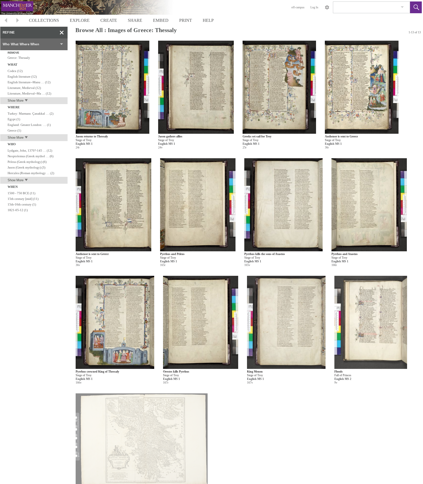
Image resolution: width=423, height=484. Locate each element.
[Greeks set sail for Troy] (279, 87)
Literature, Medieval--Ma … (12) (29, 93)
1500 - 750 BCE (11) (21, 193)
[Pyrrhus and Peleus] (197, 205)
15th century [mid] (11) (23, 199)
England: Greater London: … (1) (29, 125)
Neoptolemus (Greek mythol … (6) (30, 156)
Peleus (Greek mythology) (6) (27, 162)
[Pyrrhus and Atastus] (369, 205)
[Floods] (370, 322)
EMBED (160, 20)
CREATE (108, 20)
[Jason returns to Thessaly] (112, 87)
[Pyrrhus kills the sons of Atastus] (283, 205)
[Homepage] (92, 7)
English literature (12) (22, 76)
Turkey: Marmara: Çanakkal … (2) (30, 113)
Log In (314, 7)
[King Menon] (286, 322)
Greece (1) (14, 130)
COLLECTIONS (44, 20)
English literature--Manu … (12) (29, 82)
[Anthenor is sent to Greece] (362, 87)
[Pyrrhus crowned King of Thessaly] (115, 322)
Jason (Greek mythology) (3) (26, 167)
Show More (16, 100)
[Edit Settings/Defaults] (327, 7)
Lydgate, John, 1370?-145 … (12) (30, 150)
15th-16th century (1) (22, 204)
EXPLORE (80, 20)
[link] (402, 7)
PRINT (185, 20)
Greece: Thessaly (19, 58)
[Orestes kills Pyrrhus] (200, 322)
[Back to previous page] (6, 21)
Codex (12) (15, 71)
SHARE (135, 20)
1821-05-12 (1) (18, 210)
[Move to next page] (18, 21)
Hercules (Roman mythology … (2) (31, 173)
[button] (416, 7)
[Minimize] (62, 32)
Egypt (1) (14, 119)
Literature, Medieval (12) (24, 88)
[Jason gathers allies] (196, 87)
